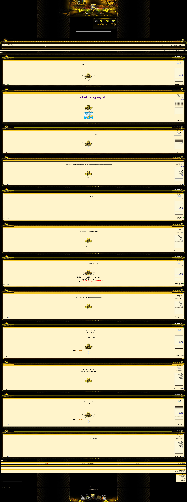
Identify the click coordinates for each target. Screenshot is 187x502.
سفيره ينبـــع (179, 261)
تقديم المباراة (106, 15)
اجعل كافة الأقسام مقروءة (45, 46)
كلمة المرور (12, 45)
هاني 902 (179, 436)
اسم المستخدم (11, 44)
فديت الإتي (179, 229)
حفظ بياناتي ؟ (3, 44)
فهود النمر (179, 132)
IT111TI (179, 162)
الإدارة (89, 15)
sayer (179, 61)
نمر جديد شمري (179, 295)
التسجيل (169, 46)
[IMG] (184, 479)
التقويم (103, 46)
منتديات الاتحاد (173, 44)
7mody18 (179, 367)
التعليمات (135, 46)
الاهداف (97, 15)
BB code (184, 478)
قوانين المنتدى (183, 481)
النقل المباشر (84, 15)
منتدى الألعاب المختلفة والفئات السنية (167, 44)
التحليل (102, 15)
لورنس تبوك (179, 94)
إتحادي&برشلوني (179, 194)
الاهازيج (93, 15)
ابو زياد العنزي (179, 328)
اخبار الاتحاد (110, 15)
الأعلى (2, 487)
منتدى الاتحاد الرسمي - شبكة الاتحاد (7, 487)
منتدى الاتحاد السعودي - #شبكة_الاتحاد (180, 44)
